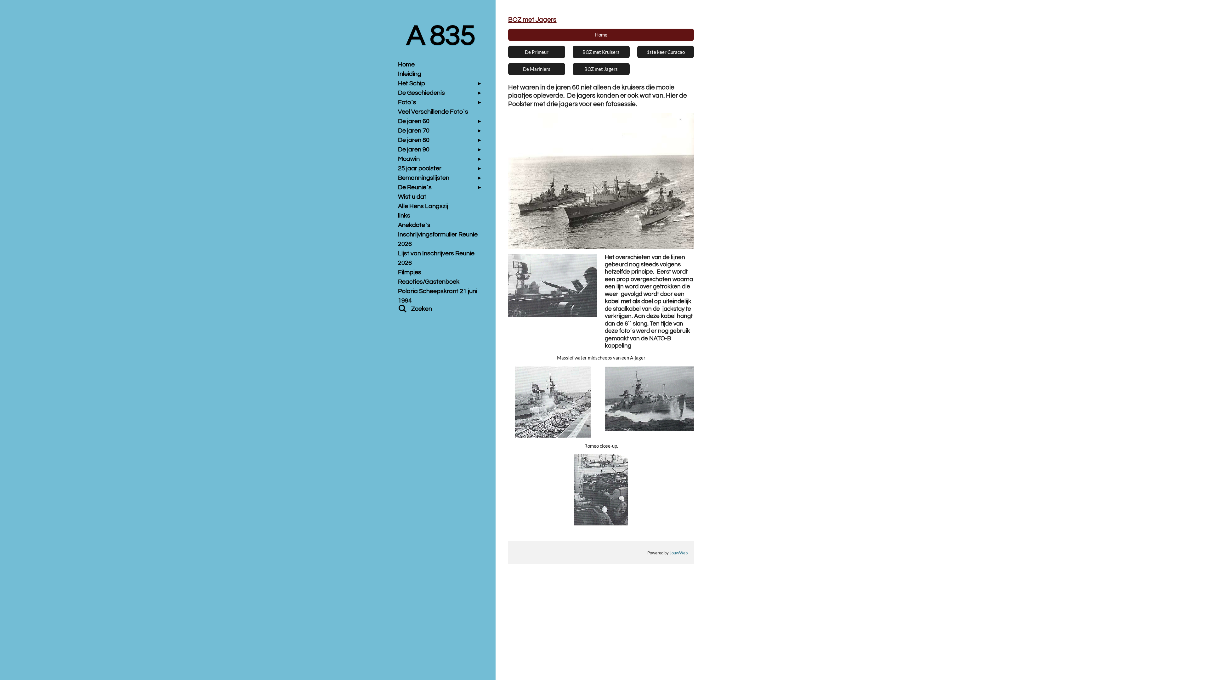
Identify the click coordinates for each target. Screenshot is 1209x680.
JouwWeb (679, 553)
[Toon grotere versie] (601, 181)
